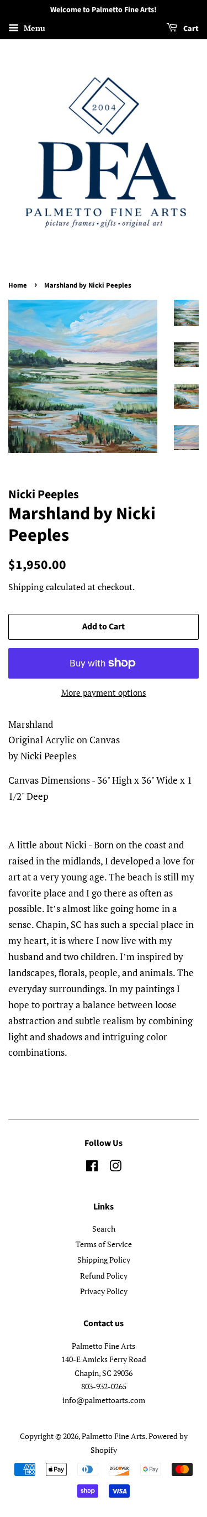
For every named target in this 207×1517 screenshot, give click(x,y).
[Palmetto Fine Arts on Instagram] (115, 1167)
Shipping (26, 587)
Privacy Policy (104, 1291)
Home (17, 285)
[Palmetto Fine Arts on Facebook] (92, 1167)
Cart (190, 28)
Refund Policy (104, 1275)
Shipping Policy (103, 1259)
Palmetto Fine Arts (113, 1436)
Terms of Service (104, 1244)
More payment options (103, 692)
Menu (33, 28)
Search (103, 1228)
